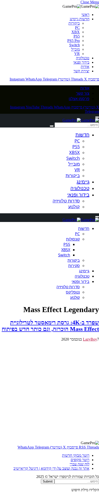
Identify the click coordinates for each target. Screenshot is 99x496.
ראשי (85, 15)
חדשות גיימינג (79, 19)
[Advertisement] (49, 391)
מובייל (75, 49)
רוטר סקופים (80, 460)
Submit (48, 481)
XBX (75, 32)
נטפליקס (73, 292)
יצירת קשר (81, 71)
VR (77, 54)
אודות (85, 67)
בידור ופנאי (81, 62)
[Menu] (97, 117)
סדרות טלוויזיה (66, 201)
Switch (74, 45)
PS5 (77, 36)
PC (77, 28)
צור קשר (82, 93)
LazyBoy (90, 339)
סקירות (74, 265)
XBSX (74, 152)
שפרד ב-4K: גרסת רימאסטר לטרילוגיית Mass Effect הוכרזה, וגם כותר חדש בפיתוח (50, 325)
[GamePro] (80, 120)
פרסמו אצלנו (79, 98)
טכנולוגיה (82, 58)
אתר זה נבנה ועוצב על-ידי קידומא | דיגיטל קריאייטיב (51, 468)
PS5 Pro (73, 41)
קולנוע (74, 206)
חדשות (82, 134)
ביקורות (74, 23)
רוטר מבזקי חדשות (75, 455)
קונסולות (73, 239)
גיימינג (83, 181)
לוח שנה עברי (79, 464)
